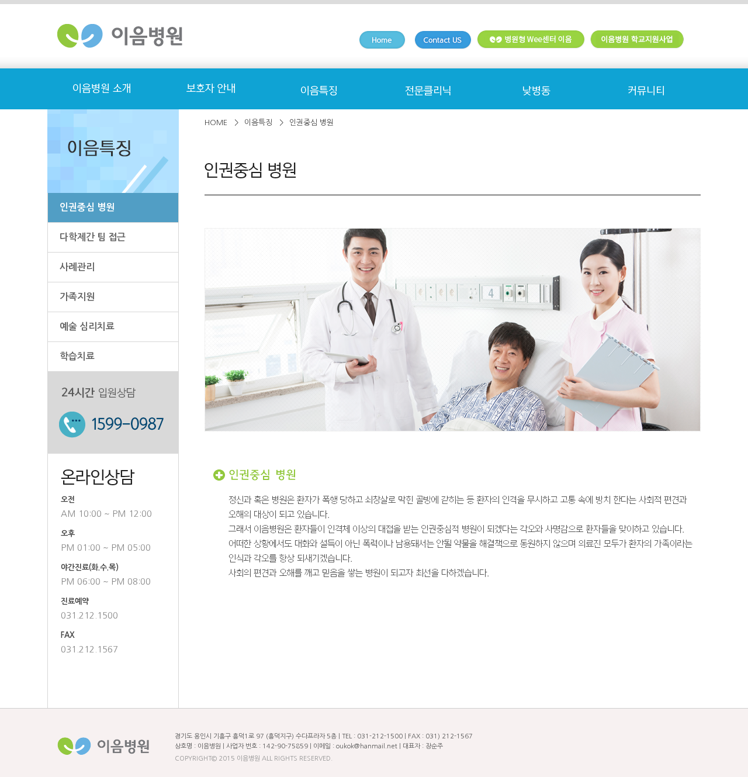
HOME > (221, 122)
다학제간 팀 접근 (93, 237)
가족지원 (77, 296)
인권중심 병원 (87, 207)
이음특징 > (263, 122)
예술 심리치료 (87, 326)
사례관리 (77, 267)
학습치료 (77, 356)
